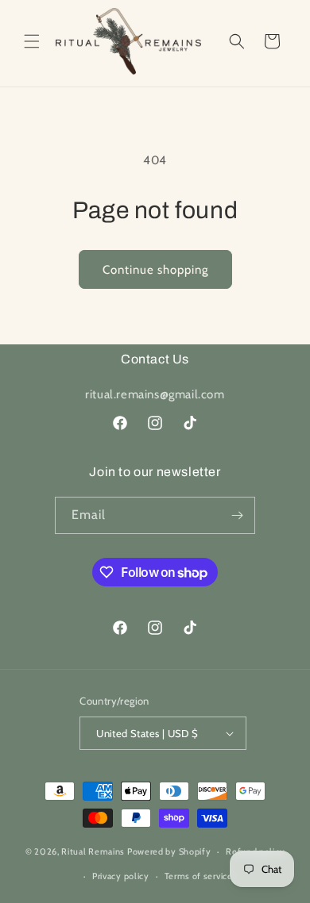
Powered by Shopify (169, 851)
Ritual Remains (93, 851)
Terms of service (199, 876)
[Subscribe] (236, 515)
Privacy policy (120, 876)
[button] (31, 41)
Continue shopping (155, 270)
